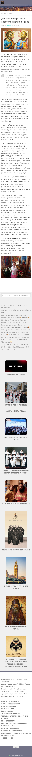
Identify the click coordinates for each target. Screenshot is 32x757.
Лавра (25, 318)
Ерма (7, 320)
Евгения (18, 337)
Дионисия (13, 325)
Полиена (23, 320)
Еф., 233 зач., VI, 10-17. (21, 347)
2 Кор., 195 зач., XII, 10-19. (10, 345)
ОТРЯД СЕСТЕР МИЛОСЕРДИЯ (16, 405)
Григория (26, 335)
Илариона (5, 325)
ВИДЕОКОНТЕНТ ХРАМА (16, 374)
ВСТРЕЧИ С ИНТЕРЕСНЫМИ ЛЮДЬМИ (16, 504)
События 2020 (7, 13)
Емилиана (10, 322)
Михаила (26, 337)
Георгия (25, 327)
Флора (17, 318)
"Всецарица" (5, 342)
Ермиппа (21, 325)
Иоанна (17, 327)
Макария (4, 332)
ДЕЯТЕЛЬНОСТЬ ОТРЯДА (16, 411)
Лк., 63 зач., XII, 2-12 (8, 349)
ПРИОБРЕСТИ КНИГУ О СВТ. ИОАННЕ (16, 550)
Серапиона (14, 320)
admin (8, 25)
